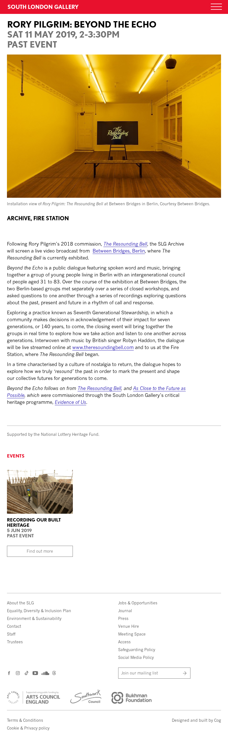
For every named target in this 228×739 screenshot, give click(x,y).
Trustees (15, 641)
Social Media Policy (136, 657)
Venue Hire (128, 626)
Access (124, 641)
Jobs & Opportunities (137, 602)
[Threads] (54, 673)
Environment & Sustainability (34, 618)
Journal (125, 610)
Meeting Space (132, 634)
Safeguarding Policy (136, 649)
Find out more (40, 551)
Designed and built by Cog (196, 720)
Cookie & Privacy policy (28, 728)
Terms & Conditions (25, 720)
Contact (14, 626)
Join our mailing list (139, 673)
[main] (114, 209)
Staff (11, 634)
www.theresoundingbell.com (103, 347)
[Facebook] (9, 673)
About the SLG (20, 602)
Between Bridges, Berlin (119, 251)
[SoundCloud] (44, 673)
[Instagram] (18, 673)
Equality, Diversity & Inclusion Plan (39, 610)
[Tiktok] (26, 673)
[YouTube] (35, 673)
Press (123, 618)
